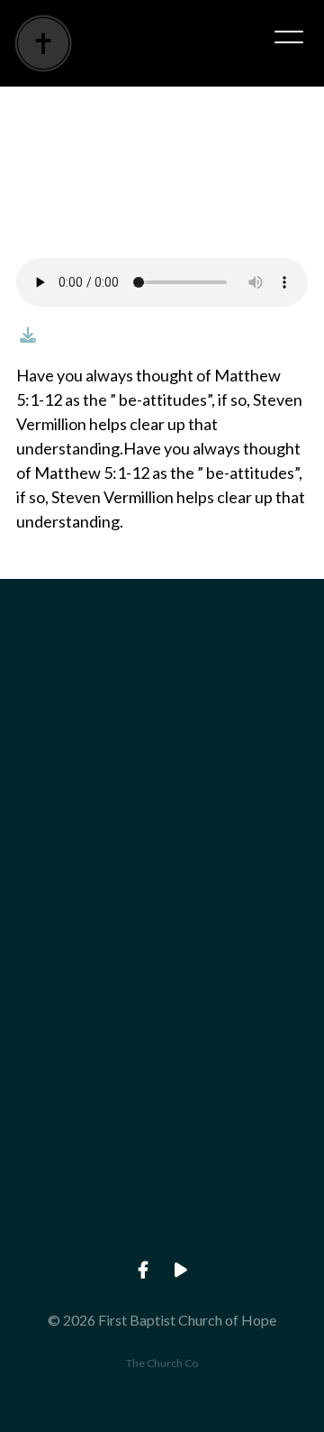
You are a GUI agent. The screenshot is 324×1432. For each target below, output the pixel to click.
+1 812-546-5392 (161, 932)
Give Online (162, 1237)
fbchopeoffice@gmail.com (162, 779)
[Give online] (162, 1136)
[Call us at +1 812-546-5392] (162, 831)
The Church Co (162, 1363)
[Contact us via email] (162, 678)
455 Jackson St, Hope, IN (161, 1085)
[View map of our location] (162, 984)
